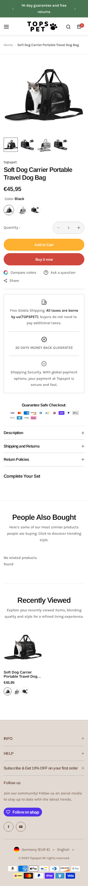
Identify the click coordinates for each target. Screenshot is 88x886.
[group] (44, 94)
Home (8, 45)
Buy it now (44, 259)
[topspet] (42, 27)
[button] (13, 8)
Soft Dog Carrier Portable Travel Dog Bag (20, 674)
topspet (10, 162)
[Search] (68, 26)
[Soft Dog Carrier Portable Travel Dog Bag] (23, 647)
